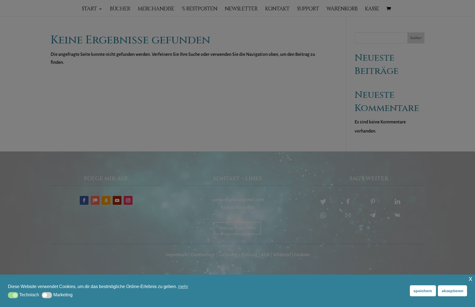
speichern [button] (422, 291)
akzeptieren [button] (452, 291)
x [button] (470, 278)
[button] (13, 295)
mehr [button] (183, 286)
